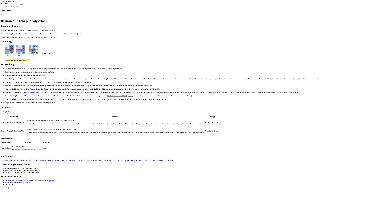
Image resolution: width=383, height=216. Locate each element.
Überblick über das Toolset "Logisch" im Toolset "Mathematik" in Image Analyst (30, 181)
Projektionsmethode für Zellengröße (30, 160)
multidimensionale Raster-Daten (29, 92)
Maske (100, 160)
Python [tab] (7, 113)
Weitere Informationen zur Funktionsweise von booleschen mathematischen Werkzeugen (29, 37)
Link (54, 103)
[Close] (1, 14)
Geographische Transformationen (86, 160)
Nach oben (5, 188)
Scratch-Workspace (150, 160)
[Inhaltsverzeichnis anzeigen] (1, 16)
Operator (27, 103)
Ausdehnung (71, 160)
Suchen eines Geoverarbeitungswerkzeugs (18, 182)
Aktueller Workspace (59, 160)
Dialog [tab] (7, 111)
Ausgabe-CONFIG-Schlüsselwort (113, 160)
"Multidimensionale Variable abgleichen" (120, 96)
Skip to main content (7, 1)
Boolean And (9, 184)
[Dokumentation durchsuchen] (21, 5)
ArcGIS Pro (5, 3)
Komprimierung (47, 160)
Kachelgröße (169, 160)
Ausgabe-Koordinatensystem (134, 160)
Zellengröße (14, 160)
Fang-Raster (160, 160)
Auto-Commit (5, 160)
